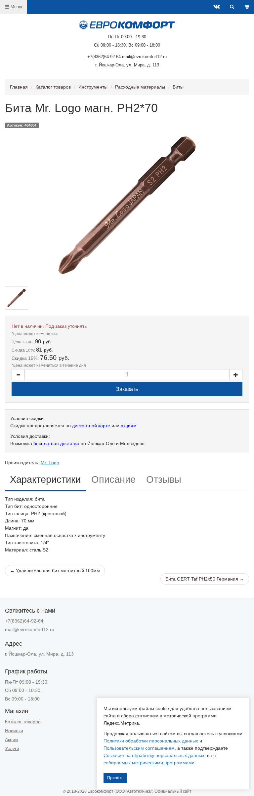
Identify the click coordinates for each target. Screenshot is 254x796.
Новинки (14, 730)
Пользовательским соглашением (139, 748)
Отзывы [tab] (163, 479)
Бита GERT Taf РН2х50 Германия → (204, 579)
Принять (115, 778)
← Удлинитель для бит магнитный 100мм (55, 570)
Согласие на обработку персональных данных (154, 755)
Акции (11, 739)
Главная (19, 87)
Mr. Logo (50, 462)
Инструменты (92, 87)
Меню (15, 6)
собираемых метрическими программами (149, 762)
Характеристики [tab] (45, 479)
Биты (178, 87)
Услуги (12, 748)
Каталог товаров (53, 87)
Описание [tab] (113, 479)
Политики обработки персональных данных (151, 740)
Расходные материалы (140, 87)
